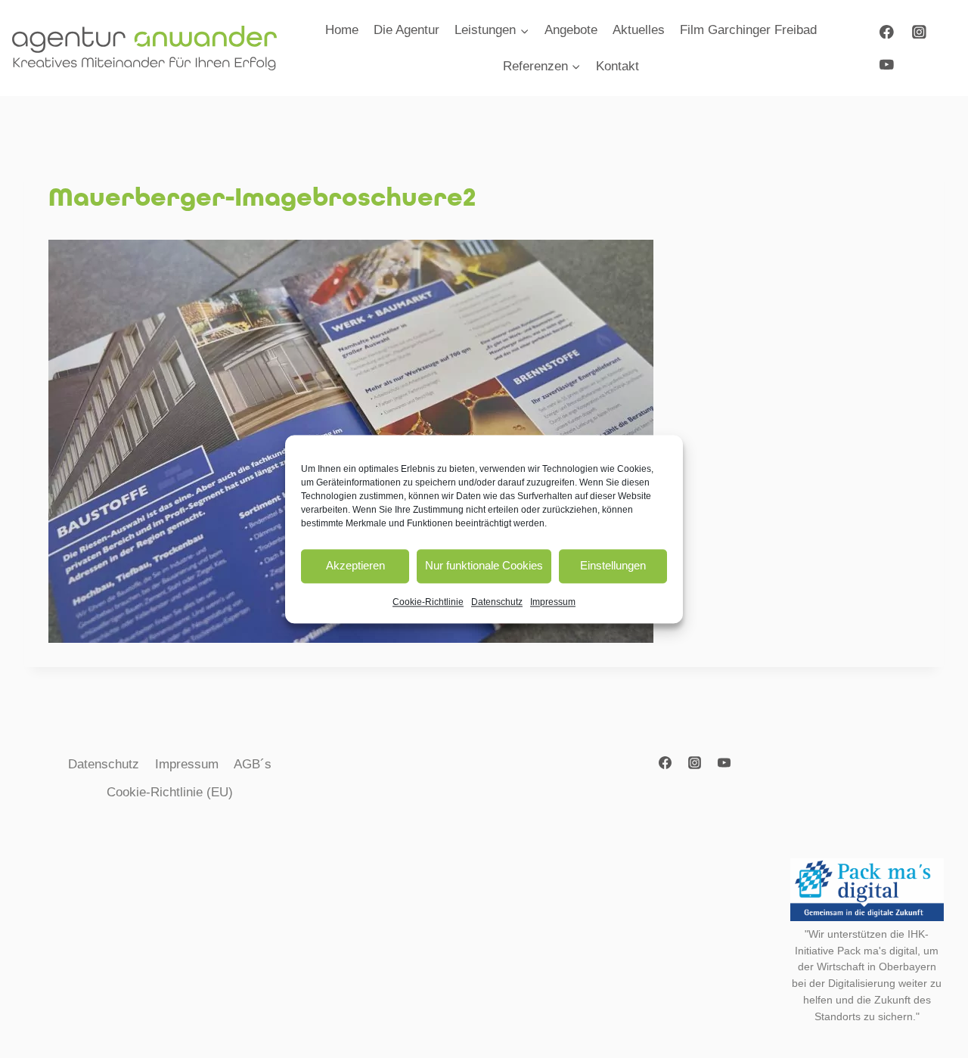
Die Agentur (406, 30)
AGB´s (252, 764)
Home (341, 30)
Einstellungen (613, 565)
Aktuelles (639, 30)
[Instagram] (919, 31)
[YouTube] (887, 64)
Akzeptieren (355, 565)
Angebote (570, 30)
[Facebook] (887, 31)
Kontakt (617, 66)
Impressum (553, 602)
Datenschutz (497, 602)
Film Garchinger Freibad (748, 30)
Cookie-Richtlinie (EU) (170, 792)
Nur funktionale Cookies (484, 565)
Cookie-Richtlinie (428, 602)
